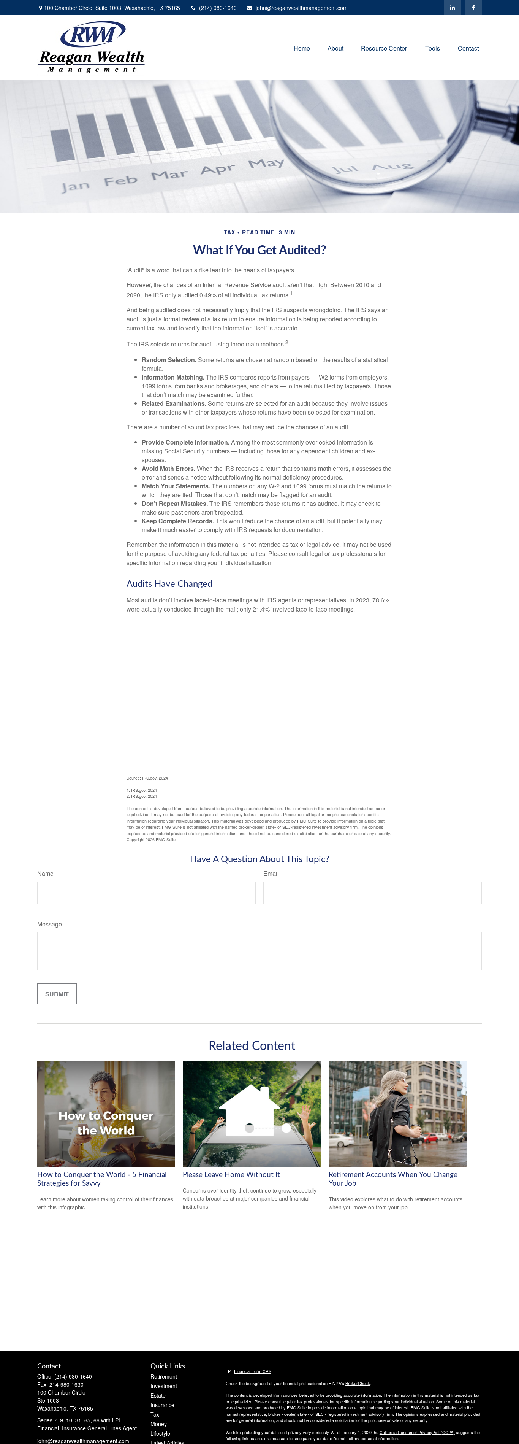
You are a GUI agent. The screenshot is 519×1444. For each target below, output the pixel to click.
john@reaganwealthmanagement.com (302, 7)
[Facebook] (473, 7)
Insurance (162, 1405)
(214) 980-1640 (218, 7)
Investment (163, 1386)
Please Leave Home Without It (231, 1175)
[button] (302, 47)
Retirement (163, 1376)
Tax (154, 1414)
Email (271, 873)
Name (45, 873)
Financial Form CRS (252, 1371)
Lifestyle (160, 1433)
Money (158, 1424)
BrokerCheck (357, 1383)
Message (49, 924)
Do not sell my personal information (365, 1438)
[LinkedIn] (452, 7)
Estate (158, 1395)
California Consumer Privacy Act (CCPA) (417, 1432)
